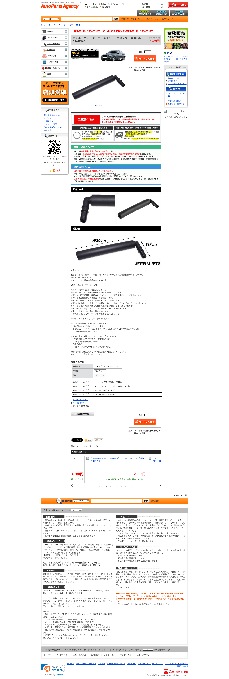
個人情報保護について (53, 127)
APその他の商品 (79, 403)
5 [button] (114, 486)
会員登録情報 (92, 7)
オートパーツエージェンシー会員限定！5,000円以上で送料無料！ (176, 59)
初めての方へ (173, 78)
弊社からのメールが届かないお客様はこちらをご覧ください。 (144, 604)
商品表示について (80, 399)
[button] (53, 669)
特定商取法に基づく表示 (86, 664)
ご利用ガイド (53, 110)
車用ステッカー (153, 19)
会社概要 (47, 130)
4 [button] (110, 486)
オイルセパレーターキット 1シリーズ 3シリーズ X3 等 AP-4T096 (117, 459)
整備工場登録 (161, 13)
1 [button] (99, 486)
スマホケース (167, 19)
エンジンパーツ (65, 25)
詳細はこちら (76, 510)
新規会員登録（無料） (176, 74)
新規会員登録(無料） (52, 115)
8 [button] (125, 486)
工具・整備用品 (53, 44)
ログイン (47, 118)
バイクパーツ (52, 37)
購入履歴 (106, 7)
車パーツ (52, 25)
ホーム (89, 4)
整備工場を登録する (176, 104)
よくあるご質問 (117, 4)
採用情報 (101, 664)
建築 (49, 74)
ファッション (52, 56)
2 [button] (103, 486)
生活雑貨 (51, 50)
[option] (116, 470)
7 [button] (121, 486)
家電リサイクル (144, 664)
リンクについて (171, 664)
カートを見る (178, 5)
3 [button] (106, 486)
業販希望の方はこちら (177, 84)
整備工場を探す (144, 13)
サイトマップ (157, 664)
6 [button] (117, 486)
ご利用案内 (101, 4)
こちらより (148, 650)
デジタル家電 (52, 62)
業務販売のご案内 (178, 13)
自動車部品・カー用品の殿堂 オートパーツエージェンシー (60, 6)
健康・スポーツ (53, 68)
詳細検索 (125, 19)
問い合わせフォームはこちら (55, 558)
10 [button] (132, 486)
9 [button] (129, 486)
